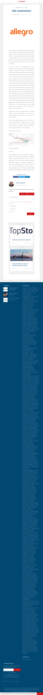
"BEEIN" (28, 294)
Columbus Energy (32, 386)
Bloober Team (29, 363)
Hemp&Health (34, 453)
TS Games (33, 623)
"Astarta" (29, 292)
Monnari (24, 509)
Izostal (24, 468)
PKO (33, 550)
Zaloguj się (23, 194)
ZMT (32, 651)
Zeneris (24, 651)
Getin (24, 432)
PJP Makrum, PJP (34, 548)
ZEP (28, 651)
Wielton (34, 636)
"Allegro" (26, 7)
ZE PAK (32, 648)
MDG (35, 492)
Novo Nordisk (33, 524)
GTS (24, 451)
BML (24, 365)
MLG (30, 502)
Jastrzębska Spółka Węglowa (28, 470)
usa (37, 627)
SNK (24, 595)
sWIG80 (33, 612)
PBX (37, 539)
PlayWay (24, 554)
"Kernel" (31, 305)
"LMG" (30, 307)
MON (35, 507)
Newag (36, 520)
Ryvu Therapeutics (26, 573)
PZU (31, 565)
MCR (31, 492)
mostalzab (30, 509)
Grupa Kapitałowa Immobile (28, 444)
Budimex (30, 371)
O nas (13, 681)
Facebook (16, 176)
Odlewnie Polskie (35, 528)
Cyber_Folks (25, 393)
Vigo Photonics (35, 629)
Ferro (34, 421)
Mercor (30, 498)
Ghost (38, 688)
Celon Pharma (35, 378)
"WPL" (24, 320)
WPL (34, 644)
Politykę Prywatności (11, 674)
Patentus (33, 539)
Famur (24, 421)
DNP (24, 404)
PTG (28, 563)
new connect (30, 520)
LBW (30, 481)
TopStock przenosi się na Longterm (21, 240)
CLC (27, 382)
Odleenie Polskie (26, 528)
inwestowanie (31, 464)
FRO (28, 425)
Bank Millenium (26, 354)
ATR (24, 350)
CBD (37, 376)
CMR (28, 384)
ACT (35, 324)
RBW (24, 571)
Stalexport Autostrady (27, 603)
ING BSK (35, 462)
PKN (24, 550)
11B (32, 320)
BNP (31, 365)
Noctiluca (35, 522)
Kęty (32, 472)
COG (31, 384)
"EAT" (32, 298)
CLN (30, 382)
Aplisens (34, 341)
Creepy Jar (35, 389)
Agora (35, 326)
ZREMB (24, 653)
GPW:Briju (25, 438)
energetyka (25, 414)
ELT (29, 412)
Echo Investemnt (30, 410)
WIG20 (30, 642)
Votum (37, 631)
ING (31, 462)
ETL (28, 417)
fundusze (36, 425)
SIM (32, 588)
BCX (24, 356)
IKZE (34, 460)
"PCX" (30, 311)
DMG (36, 402)
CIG (23, 382)
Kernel (28, 472)
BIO (34, 356)
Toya (37, 621)
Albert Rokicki (15, 268)
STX (23, 610)
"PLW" (34, 311)
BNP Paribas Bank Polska (28, 367)
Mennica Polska (32, 496)
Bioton (32, 361)
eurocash (36, 417)
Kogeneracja (25, 477)
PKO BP (24, 552)
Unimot (32, 627)
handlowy (32, 451)
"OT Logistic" (25, 309)
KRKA (24, 479)
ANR (33, 339)
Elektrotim (25, 412)
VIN (23, 631)
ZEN (36, 648)
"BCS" (24, 294)
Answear (24, 341)
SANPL (28, 575)
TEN (24, 618)
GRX (31, 449)
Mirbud (32, 500)
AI (23, 329)
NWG (32, 526)
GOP (36, 434)
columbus (25, 386)
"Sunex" (28, 313)
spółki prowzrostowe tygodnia (29, 601)
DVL (35, 406)
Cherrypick (30, 380)
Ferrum (24, 423)
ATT (31, 350)
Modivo (24, 507)
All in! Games (32, 331)
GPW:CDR (25, 440)
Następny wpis (21, 247)
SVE (29, 612)
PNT (33, 554)
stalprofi (24, 606)
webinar (29, 636)
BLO (24, 363)
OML (24, 530)
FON (32, 423)
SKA (29, 591)
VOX (24, 633)
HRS (32, 457)
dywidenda (25, 408)
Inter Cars (25, 464)
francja (24, 425)
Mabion (28, 485)
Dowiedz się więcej (31, 693)
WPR (24, 646)
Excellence (33, 419)
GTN (34, 449)
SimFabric (25, 591)
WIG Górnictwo (26, 640)
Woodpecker (29, 644)
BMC (35, 363)
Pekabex (24, 543)
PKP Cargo (33, 552)
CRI (29, 391)
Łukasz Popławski (17, 14)
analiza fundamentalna (27, 337)
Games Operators (32, 427)
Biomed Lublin (26, 361)
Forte (36, 423)
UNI (24, 627)
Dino (32, 402)
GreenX (36, 440)
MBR (24, 492)
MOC (37, 505)
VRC (31, 633)
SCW (24, 582)
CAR (34, 376)
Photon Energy (26, 548)
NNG (30, 522)
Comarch (25, 389)
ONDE (32, 530)
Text (37, 618)
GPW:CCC (31, 438)
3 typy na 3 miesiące (27, 322)
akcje (37, 329)
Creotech (25, 391)
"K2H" (32, 303)
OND (28, 530)
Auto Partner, (25, 352)
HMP (29, 455)
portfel (24, 563)
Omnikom (30, 688)
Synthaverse (35, 614)
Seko (35, 582)
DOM (28, 404)
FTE (32, 425)
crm (32, 391)
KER (24, 472)
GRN (24, 442)
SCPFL (35, 580)
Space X (29, 597)
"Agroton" (25, 288)
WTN (28, 646)
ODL (35, 526)
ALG (24, 331)
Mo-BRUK (32, 505)
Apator (29, 341)
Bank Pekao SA (34, 354)
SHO (24, 588)
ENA (33, 412)
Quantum (25, 569)
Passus (24, 539)
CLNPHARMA (35, 382)
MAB (24, 485)
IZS (28, 468)
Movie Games (29, 513)
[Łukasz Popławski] (11, 184)
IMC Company (26, 462)
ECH (24, 410)
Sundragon (32, 610)
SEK (31, 582)
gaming (24, 429)
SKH (24, 593)
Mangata (33, 487)
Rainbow (35, 569)
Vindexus (28, 631)
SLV (31, 593)
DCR (33, 395)
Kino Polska (29, 475)
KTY (35, 479)
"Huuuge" (35, 301)
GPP (24, 436)
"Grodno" (25, 301)
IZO (29, 466)
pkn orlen (28, 550)
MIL (28, 500)
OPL (32, 533)
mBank (30, 490)
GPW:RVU (31, 440)
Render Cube (29, 571)
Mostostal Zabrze (34, 511)
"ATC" (34, 292)
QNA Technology (26, 567)
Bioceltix (24, 359)
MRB (35, 513)
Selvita (33, 584)
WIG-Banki (25, 642)
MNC (28, 505)
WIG (24, 638)
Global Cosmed (26, 434)
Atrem (28, 350)
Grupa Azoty (29, 442)
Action (24, 326)
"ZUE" (28, 320)
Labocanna (25, 481)
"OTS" (36, 309)
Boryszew (25, 369)
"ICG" (24, 303)
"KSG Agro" (25, 307)
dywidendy (31, 408)
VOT (33, 631)
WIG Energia (29, 638)
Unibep (27, 627)
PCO (30, 541)
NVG (24, 526)
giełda (28, 432)
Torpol (32, 621)
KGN (24, 475)
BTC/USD (25, 371)
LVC (37, 483)
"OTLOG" (31, 309)
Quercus (30, 569)
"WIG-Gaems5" (30, 316)
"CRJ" (24, 298)
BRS (33, 369)
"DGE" (28, 298)
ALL (27, 331)
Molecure (30, 507)
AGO (31, 326)
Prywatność (5, 681)
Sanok (24, 575)
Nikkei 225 (25, 522)
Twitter (22, 176)
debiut (24, 397)
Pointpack (25, 556)
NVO (28, 526)
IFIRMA (27, 460)
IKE (31, 460)
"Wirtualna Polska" (32, 318)
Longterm (8, 688)
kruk (31, 479)
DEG (33, 397)
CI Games (35, 380)
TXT (23, 625)
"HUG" (30, 301)
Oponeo (24, 535)
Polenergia (31, 556)
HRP (29, 457)
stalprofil (30, 606)
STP (36, 608)
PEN (29, 543)
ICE (35, 457)
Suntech (24, 612)
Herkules (25, 455)
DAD (30, 393)
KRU (28, 479)
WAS (35, 633)
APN (24, 344)
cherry (24, 380)
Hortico (24, 457)
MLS (24, 505)
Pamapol (31, 537)
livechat (24, 483)
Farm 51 (29, 421)
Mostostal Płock (26, 511)
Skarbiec (34, 591)
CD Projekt (28, 378)
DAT (24, 395)
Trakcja (27, 623)
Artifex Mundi (25, 346)
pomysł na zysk (31, 560)
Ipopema (25, 466)
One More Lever (26, 533)
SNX (31, 595)
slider (28, 593)
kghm (36, 472)
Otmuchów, (25, 537)
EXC (28, 419)
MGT (34, 498)
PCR (33, 541)
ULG (27, 625)
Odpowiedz (30, 213)
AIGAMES (27, 329)
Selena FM (28, 584)
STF (33, 608)
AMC (24, 333)
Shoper (28, 588)
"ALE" (23, 7)
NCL (30, 517)
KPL (37, 477)
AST (36, 348)
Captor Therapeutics (27, 376)
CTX (36, 391)
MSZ (31, 515)
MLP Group (35, 502)
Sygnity (24, 614)
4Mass (24, 324)
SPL (33, 597)
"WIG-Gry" (25, 318)
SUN (27, 610)
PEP (36, 543)
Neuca (24, 520)
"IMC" (28, 303)
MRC (24, 515)
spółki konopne (26, 599)
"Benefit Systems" (26, 296)
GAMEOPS (25, 427)
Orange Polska (31, 535)
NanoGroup (25, 517)
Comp (30, 389)
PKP (29, 552)
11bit (36, 320)
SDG (28, 582)
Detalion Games (26, 399)
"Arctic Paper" (31, 290)
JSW (37, 470)
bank (31, 352)
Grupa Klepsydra (26, 447)
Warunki (9, 681)
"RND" (24, 313)
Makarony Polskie (26, 487)
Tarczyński (29, 616)
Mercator (25, 498)
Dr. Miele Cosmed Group (28, 406)
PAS (36, 537)
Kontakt (16, 681)
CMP (24, 384)
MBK (34, 490)
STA (37, 601)
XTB (31, 646)
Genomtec (30, 429)
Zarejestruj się (30, 194)
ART (34, 344)
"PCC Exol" (25, 311)
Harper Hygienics (26, 453)
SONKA (24, 597)
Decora (29, 397)
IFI (23, 460)
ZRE (35, 651)
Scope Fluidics (26, 580)
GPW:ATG (34, 436)
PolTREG (24, 560)
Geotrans (36, 429)
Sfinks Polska (25, 586)
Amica (28, 333)
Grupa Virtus (25, 449)
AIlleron (32, 329)
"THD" (33, 313)
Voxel (28, 633)
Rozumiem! (40, 693)
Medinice (25, 496)
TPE (24, 623)
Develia (32, 399)
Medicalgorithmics (30, 494)
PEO (33, 543)
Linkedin (27, 176)
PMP (29, 554)
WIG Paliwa (33, 640)
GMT (32, 434)
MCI (27, 492)
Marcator (25, 490)
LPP (29, 483)
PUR (32, 563)
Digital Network (26, 402)
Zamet (35, 646)
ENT (30, 414)
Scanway (35, 578)
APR (27, 344)
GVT (27, 451)
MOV (24, 513)
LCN (34, 481)
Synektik (29, 614)
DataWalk (28, 395)
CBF (24, 378)
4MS (28, 324)
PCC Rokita (25, 541)
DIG (37, 399)
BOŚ (29, 369)
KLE (34, 475)
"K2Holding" (25, 305)
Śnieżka (35, 593)
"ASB (37, 290)
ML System (25, 502)
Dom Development (34, 404)
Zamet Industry (26, 648)
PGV (32, 545)
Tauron (34, 616)
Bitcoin (36, 361)
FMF (29, 423)
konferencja (32, 477)
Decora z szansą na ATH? (14, 298)
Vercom (24, 629)
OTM (37, 535)
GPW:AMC (29, 436)
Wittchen (35, 642)
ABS (32, 324)
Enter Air (34, 414)
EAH (36, 408)
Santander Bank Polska (27, 578)
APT (31, 344)
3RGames (35, 322)
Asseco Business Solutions (28, 348)
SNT (27, 595)
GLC (35, 432)
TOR (28, 621)
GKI (32, 432)
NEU (34, 517)
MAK (33, 485)
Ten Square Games (30, 618)
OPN (36, 533)
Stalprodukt (36, 603)
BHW (31, 356)
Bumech (35, 371)
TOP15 (24, 621)
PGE (28, 545)
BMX (27, 365)
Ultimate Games (33, 625)
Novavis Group (26, 524)
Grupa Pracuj (34, 447)
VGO (29, 629)
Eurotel (24, 419)
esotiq (24, 417)
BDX (27, 356)
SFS (30, 586)
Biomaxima (30, 359)
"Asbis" (24, 292)
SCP (31, 580)
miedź (24, 500)
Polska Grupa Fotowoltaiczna (29, 558)
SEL (23, 584)
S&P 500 (34, 573)
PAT (28, 539)
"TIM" (24, 316)
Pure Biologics (26, 565)
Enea (37, 412)
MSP (28, 515)
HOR (33, 455)
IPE (36, 464)
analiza (34, 335)
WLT (24, 644)
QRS (32, 567)
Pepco (24, 545)
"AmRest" (25, 290)
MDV (24, 494)
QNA (35, 565)
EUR (31, 417)
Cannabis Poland (26, 374)
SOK (34, 595)
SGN (34, 586)
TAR (24, 616)
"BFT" (33, 296)
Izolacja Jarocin (35, 466)
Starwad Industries (27, 608)
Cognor (35, 384)
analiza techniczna (18, 7)
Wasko (24, 636)
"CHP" (37, 296)
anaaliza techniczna (27, 335)
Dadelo (34, 393)
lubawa (32, 483)
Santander (34, 575)
